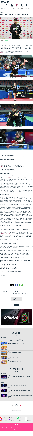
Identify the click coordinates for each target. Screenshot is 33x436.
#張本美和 (16, 304)
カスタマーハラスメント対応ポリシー (26, 427)
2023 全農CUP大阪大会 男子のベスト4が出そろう (22, 293)
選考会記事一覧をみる (16, 299)
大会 (7, 8)
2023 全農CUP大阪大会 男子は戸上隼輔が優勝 (10, 291)
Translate (19, 411)
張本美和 (1, 52)
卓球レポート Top (3, 8)
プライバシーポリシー (13, 427)
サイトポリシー (8, 427)
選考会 (14, 8)
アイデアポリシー (19, 427)
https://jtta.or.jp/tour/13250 (5, 272)
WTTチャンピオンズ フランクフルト (7, 233)
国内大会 (11, 8)
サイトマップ (4, 427)
